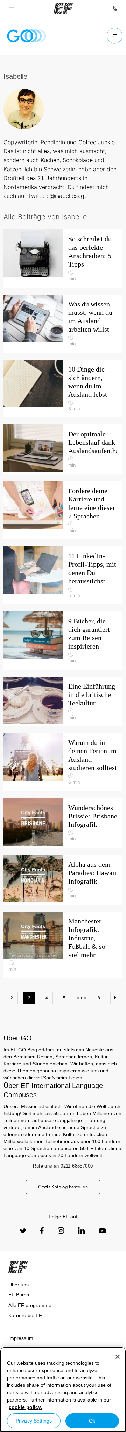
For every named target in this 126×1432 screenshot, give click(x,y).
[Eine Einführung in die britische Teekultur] (63, 701)
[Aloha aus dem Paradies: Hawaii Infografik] (63, 880)
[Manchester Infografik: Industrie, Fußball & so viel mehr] (63, 945)
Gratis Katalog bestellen (63, 1186)
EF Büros (18, 1295)
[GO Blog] (26, 35)
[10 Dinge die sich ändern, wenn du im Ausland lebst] (63, 389)
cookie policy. (25, 1407)
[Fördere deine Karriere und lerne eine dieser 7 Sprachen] (63, 510)
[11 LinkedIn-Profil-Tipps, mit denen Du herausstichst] (63, 575)
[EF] (63, 8)
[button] (11, 8)
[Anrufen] (115, 8)
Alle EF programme (29, 1305)
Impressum (20, 1338)
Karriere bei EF (25, 1315)
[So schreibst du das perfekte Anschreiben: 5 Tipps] (63, 258)
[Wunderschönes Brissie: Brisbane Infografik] (63, 823)
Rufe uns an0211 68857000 (63, 1166)
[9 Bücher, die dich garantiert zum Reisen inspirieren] (63, 640)
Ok (92, 1421)
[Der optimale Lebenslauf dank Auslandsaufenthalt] (63, 449)
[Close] (117, 1356)
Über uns (18, 1284)
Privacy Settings (34, 1421)
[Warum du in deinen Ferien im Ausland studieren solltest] (63, 762)
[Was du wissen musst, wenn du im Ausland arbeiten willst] (63, 324)
